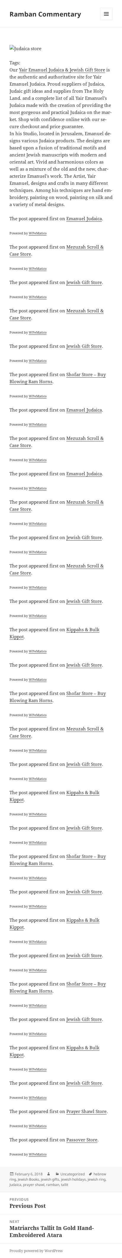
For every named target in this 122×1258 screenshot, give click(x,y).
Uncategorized (72, 1174)
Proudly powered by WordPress (35, 1250)
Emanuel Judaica (84, 218)
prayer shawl (33, 1184)
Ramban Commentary (45, 13)
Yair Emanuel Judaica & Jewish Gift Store (62, 70)
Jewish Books (28, 1179)
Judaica (15, 1184)
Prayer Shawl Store (86, 1111)
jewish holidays (73, 1179)
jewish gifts (50, 1179)
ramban (52, 1184)
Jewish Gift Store (84, 282)
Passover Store (81, 1140)
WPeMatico (37, 233)
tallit (64, 1184)
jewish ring (96, 1179)
